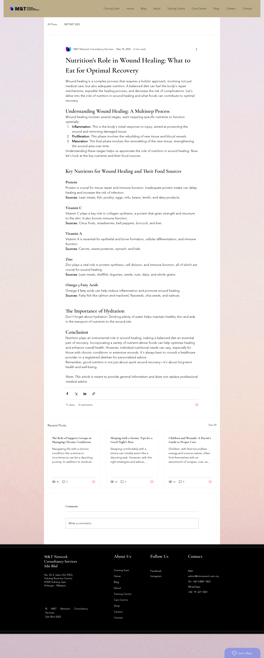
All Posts (52, 24)
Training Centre (122, 593)
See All (212, 424)
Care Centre (121, 599)
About (117, 588)
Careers (118, 611)
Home (117, 576)
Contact (118, 617)
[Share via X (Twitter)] (76, 393)
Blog (116, 582)
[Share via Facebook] (67, 393)
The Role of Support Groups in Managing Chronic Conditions (71, 440)
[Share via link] (93, 393)
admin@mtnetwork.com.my (203, 576)
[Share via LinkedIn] (85, 393)
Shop (117, 605)
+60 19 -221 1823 (197, 592)
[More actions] (196, 49)
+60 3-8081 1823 (201, 581)
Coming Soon (121, 570)
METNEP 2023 (72, 24)
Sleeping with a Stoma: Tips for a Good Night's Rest (131, 440)
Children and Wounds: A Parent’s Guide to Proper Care (190, 440)
